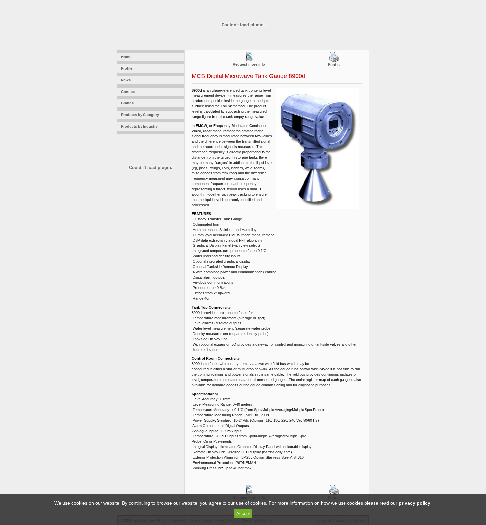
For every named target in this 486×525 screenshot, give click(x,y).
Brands (126, 103)
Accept (243, 513)
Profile (125, 68)
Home (125, 57)
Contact (127, 92)
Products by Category (139, 115)
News (125, 80)
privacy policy (414, 503)
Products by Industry (138, 126)
